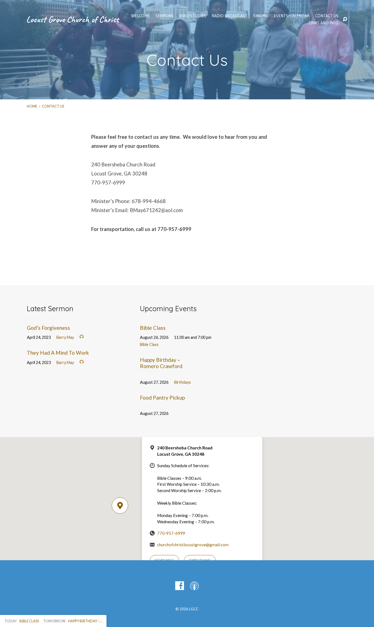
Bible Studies (192, 16)
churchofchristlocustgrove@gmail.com (193, 544)
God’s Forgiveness (48, 328)
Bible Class (153, 328)
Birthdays (182, 382)
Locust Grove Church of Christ (72, 19)
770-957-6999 (171, 533)
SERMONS (165, 16)
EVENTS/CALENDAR (291, 16)
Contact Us (326, 16)
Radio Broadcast (230, 16)
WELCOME (140, 16)
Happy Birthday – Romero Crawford (161, 363)
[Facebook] (179, 585)
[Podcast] (194, 585)
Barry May (65, 337)
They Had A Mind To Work (58, 352)
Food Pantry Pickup (162, 397)
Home (32, 106)
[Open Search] (345, 19)
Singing (260, 16)
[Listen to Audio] (82, 337)
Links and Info (323, 23)
